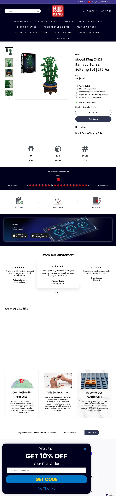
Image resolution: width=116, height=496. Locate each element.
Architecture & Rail (57, 27)
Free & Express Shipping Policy (89, 133)
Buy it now (93, 119)
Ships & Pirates (27, 27)
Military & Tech (86, 27)
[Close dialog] (85, 449)
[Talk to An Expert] (57, 381)
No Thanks (46, 488)
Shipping (78, 107)
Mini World (21, 21)
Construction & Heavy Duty (82, 21)
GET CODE (46, 479)
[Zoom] (41, 73)
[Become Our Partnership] (94, 381)
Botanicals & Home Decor (32, 33)
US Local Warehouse (58, 39)
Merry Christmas (90, 33)
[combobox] (23, 11)
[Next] (9, 97)
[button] (111, 495)
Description (80, 127)
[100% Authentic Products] (21, 381)
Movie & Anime (64, 33)
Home (77, 54)
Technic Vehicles (46, 21)
